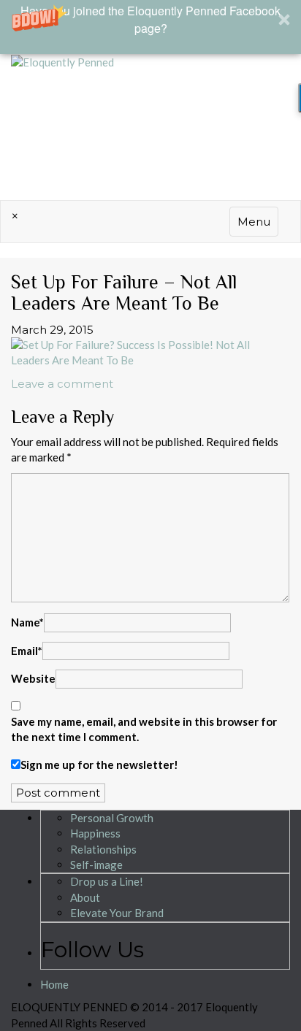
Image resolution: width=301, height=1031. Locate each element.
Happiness (95, 833)
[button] (150, 27)
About (85, 897)
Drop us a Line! (106, 881)
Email (26, 650)
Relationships (103, 849)
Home (54, 984)
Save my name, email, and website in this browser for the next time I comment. (144, 729)
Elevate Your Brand (117, 912)
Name (27, 622)
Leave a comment (62, 384)
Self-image (96, 864)
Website (33, 678)
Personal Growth (111, 817)
